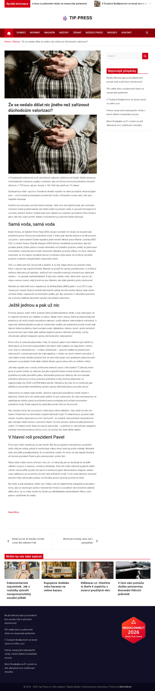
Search (145, 56)
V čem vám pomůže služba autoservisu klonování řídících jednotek (131, 588)
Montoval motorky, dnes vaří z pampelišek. (78, 541)
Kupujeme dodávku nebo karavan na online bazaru (56, 586)
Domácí (21, 32)
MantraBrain (126, 686)
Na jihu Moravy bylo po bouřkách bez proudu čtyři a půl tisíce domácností (21, 619)
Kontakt (127, 32)
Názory (64, 32)
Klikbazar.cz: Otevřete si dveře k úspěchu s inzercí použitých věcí (95, 586)
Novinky (35, 32)
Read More (13, 512)
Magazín (49, 32)
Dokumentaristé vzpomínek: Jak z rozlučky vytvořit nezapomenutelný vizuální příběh (19, 590)
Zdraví (77, 32)
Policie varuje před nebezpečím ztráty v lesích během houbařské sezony (21, 654)
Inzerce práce (94, 32)
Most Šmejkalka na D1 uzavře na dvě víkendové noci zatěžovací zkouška (21, 668)
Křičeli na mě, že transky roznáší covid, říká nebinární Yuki (28, 541)
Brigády (112, 32)
